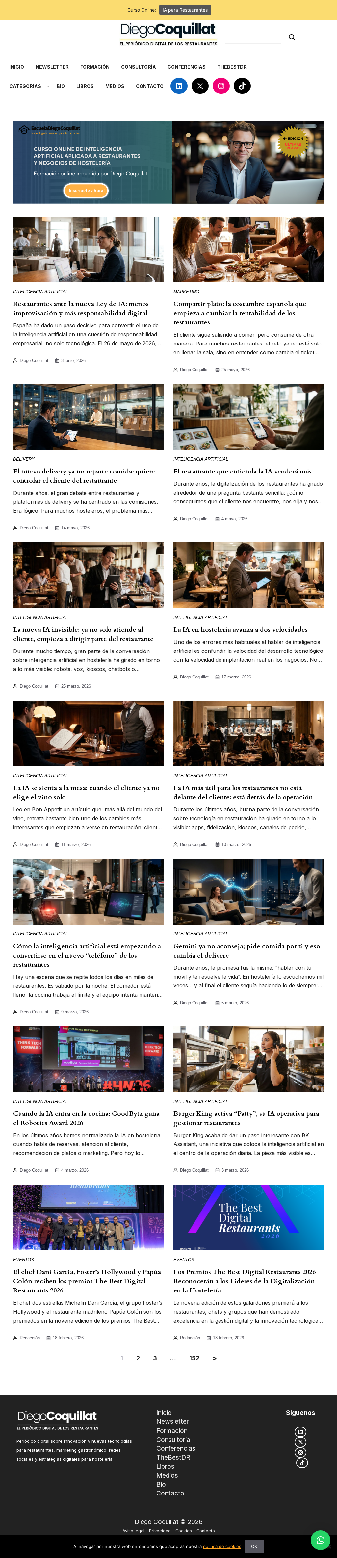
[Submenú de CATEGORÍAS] (48, 86)
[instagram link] (300, 1452)
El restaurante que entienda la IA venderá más (242, 471)
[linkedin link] (300, 1432)
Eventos (23, 1259)
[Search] (292, 37)
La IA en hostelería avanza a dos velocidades (240, 629)
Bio (161, 1484)
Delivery (24, 459)
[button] (320, 1540)
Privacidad (160, 1530)
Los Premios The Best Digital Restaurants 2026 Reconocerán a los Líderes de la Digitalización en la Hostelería (244, 1281)
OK (254, 1546)
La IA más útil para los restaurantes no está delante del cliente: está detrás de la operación (243, 792)
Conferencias (175, 1448)
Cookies (183, 1530)
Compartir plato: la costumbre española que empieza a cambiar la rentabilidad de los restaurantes (239, 313)
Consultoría (173, 1439)
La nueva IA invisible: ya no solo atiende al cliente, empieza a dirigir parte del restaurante (83, 634)
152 (194, 1358)
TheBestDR (173, 1457)
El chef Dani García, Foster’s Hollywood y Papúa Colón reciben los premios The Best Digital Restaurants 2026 (87, 1281)
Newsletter (172, 1421)
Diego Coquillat (34, 360)
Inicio (164, 1413)
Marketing (186, 291)
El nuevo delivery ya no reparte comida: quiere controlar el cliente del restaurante (84, 476)
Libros (165, 1466)
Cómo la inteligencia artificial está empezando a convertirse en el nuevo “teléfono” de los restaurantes (87, 955)
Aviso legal (133, 1530)
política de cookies (222, 1546)
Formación (172, 1431)
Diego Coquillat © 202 (167, 1522)
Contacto (170, 1493)
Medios (167, 1475)
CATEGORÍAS (25, 86)
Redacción (30, 1337)
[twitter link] (300, 1442)
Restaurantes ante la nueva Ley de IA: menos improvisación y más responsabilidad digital (81, 308)
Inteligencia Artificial (40, 291)
